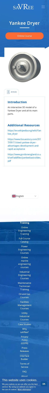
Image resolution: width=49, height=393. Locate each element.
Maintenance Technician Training (24, 286)
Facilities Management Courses (24, 305)
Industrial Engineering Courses (24, 275)
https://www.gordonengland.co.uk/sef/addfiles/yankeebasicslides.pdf (24, 157)
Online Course (24, 35)
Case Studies (24, 324)
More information (24, 390)
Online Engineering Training (24, 230)
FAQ (24, 371)
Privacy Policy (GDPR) (24, 340)
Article (13, 91)
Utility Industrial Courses (24, 316)
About (24, 376)
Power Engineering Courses (24, 249)
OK (43, 384)
